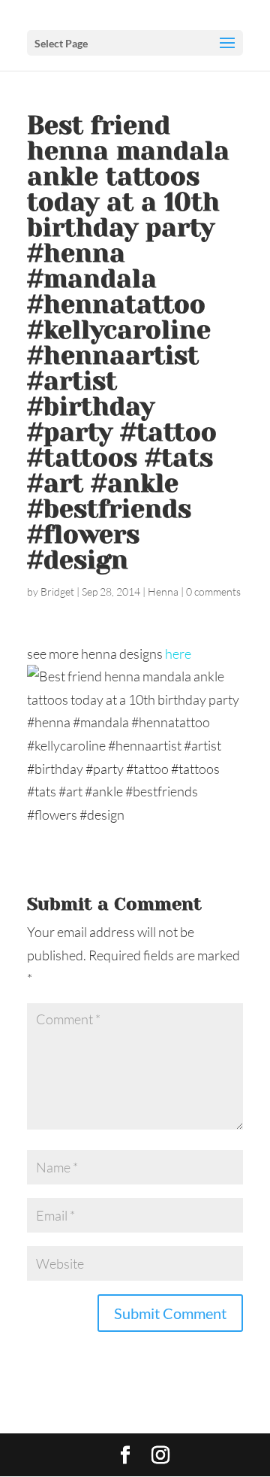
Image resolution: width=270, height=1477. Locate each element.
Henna (163, 591)
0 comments (213, 591)
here (178, 653)
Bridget (57, 591)
